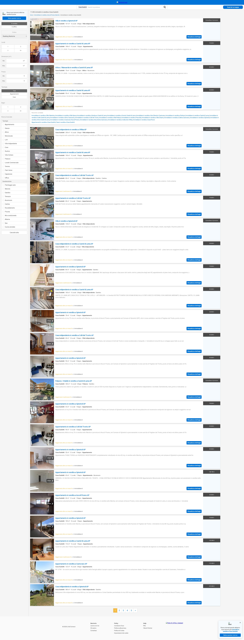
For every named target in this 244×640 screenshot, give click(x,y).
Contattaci (93, 630)
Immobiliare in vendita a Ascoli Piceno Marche (46, 15)
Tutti (14, 91)
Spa (6, 223)
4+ (20, 50)
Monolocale (9, 136)
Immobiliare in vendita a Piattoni (175, 115)
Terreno (7, 166)
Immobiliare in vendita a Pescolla (131, 117)
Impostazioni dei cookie (121, 633)
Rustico (7, 151)
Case (14, 97)
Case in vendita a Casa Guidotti (65, 122)
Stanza (7, 128)
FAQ (144, 625)
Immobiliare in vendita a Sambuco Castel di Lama (92, 115)
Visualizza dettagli (194, 37)
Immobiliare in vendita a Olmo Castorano (62, 117)
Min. (4, 61)
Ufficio (7, 178)
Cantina (7, 204)
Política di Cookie (119, 630)
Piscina (7, 212)
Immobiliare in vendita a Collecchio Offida (120, 120)
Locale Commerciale (11, 163)
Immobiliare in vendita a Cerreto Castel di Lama (121, 115)
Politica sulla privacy (120, 628)
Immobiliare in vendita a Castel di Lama (197, 115)
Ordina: (14, 32)
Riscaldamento (10, 208)
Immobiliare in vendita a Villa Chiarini (153, 117)
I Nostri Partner (147, 628)
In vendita (14, 23)
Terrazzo (8, 196)
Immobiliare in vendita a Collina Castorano (176, 117)
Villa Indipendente (11, 143)
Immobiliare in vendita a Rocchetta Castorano (93, 120)
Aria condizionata (10, 215)
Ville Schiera (9, 155)
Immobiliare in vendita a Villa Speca (65, 115)
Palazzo (7, 159)
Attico (7, 132)
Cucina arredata (10, 227)
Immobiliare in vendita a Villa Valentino (43, 115)
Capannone (8, 174)
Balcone (7, 189)
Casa (6, 147)
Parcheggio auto (10, 185)
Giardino (7, 193)
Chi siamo (93, 628)
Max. (3, 66)
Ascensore (8, 200)
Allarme (7, 219)
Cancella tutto (14, 232)
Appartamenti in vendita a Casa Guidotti (44, 122)
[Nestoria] (122, 2)
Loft (6, 140)
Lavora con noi (94, 625)
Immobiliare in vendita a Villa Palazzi (110, 117)
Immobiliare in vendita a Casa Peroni (144, 120)
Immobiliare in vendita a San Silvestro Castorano (150, 115)
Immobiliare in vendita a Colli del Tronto (87, 117)
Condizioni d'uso (119, 625)
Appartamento (9, 124)
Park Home (8, 170)
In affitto (14, 27)
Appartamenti (14, 94)
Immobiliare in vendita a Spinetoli (200, 117)
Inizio (31, 15)
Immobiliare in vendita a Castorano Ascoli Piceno (64, 120)
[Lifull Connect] (174, 628)
